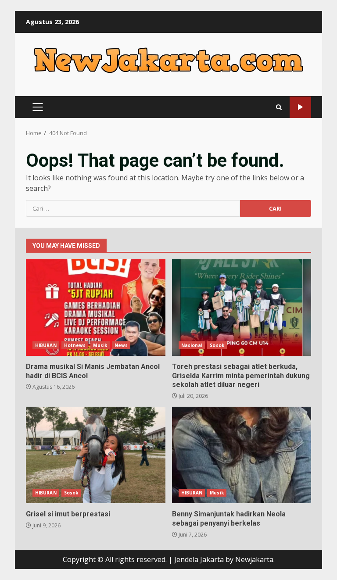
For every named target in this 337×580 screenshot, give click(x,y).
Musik (100, 345)
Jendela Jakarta (200, 559)
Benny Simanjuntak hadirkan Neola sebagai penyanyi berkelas (242, 455)
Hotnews (75, 345)
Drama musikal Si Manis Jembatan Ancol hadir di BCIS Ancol (95, 307)
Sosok (217, 345)
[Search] (279, 107)
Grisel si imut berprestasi (95, 455)
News (121, 345)
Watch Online (300, 107)
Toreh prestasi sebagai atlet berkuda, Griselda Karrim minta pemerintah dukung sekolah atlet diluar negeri (242, 307)
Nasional (192, 345)
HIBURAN (46, 345)
